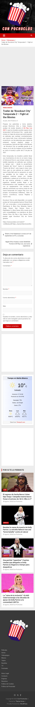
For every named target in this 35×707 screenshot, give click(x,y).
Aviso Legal (5, 673)
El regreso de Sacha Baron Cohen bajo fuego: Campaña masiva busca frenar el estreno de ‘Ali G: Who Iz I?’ (17, 496)
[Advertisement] (17, 68)
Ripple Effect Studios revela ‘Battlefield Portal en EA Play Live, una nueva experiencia (18, 244)
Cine (5, 490)
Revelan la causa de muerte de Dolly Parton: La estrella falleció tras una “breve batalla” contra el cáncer (17, 529)
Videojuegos (7, 107)
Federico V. (14, 121)
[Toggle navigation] (4, 35)
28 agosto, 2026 (8, 501)
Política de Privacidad (8, 686)
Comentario (7, 266)
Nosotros (4, 681)
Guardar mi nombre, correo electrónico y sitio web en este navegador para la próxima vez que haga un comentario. (17, 319)
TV (2, 666)
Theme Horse (20, 701)
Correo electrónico (9, 298)
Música (6, 522)
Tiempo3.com (21, 422)
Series (3, 653)
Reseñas (4, 663)
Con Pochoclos (17, 501)
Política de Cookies (7, 684)
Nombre (6, 289)
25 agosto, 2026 (8, 534)
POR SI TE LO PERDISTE (13, 470)
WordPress (23, 704)
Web (4, 306)
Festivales (4, 668)
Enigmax (4, 679)
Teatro (3, 660)
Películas (4, 650)
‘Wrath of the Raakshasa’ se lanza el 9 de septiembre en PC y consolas (18, 235)
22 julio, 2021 (7, 121)
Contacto (4, 676)
